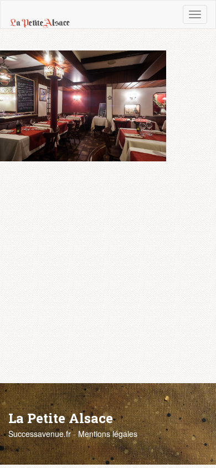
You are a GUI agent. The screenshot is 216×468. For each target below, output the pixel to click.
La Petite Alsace (60, 418)
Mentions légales (107, 433)
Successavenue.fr (39, 433)
